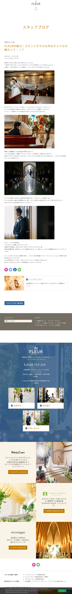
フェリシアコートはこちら (19, 472)
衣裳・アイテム (49, 323)
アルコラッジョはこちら (18, 547)
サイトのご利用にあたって (58, 581)
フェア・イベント (55, 320)
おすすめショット (42, 325)
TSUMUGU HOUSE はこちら (54, 511)
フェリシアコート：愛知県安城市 (35, 574)
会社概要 (27, 581)
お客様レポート (41, 320)
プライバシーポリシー (40, 581)
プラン (39, 323)
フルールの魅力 (55, 325)
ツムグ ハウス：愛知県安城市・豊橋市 (36, 577)
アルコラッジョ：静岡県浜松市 (34, 579)
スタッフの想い (62, 323)
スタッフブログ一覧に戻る (15, 303)
